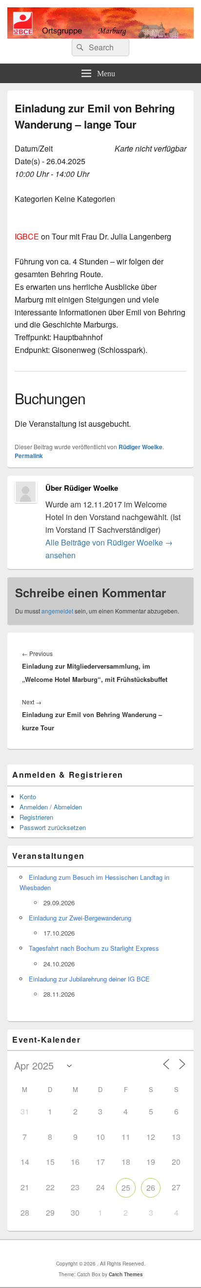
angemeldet (57, 611)
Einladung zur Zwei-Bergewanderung (80, 917)
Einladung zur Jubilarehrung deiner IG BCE (89, 978)
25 (125, 1187)
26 (150, 1187)
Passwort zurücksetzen (53, 827)
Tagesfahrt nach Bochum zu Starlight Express (94, 948)
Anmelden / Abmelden (51, 806)
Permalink (29, 455)
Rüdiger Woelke (140, 446)
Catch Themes (126, 1274)
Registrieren (36, 817)
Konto (28, 796)
